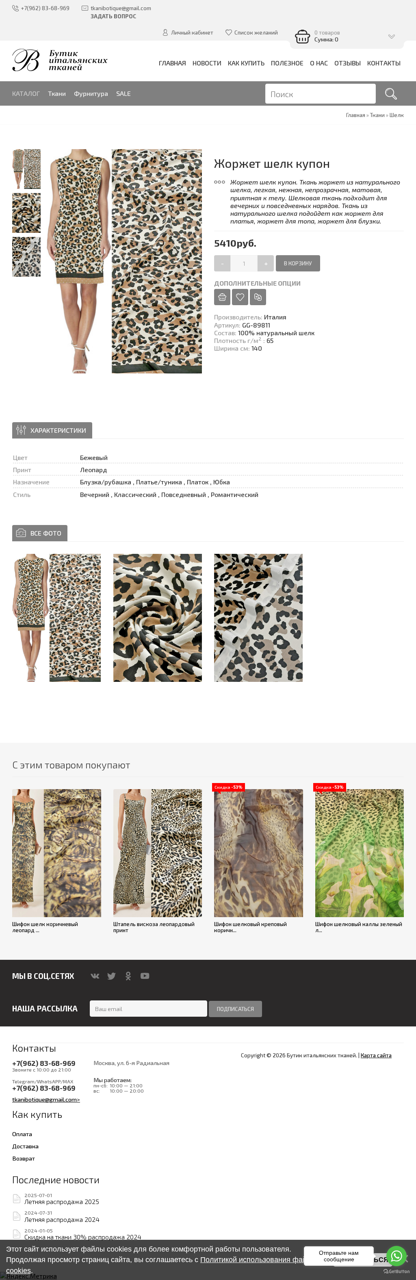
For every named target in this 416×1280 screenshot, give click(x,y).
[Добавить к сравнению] (258, 297)
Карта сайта (376, 1055)
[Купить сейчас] (222, 297)
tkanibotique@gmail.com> (46, 1099)
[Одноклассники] (128, 976)
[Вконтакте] (95, 976)
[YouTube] (144, 976)
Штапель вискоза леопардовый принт (154, 927)
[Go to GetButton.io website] (397, 1271)
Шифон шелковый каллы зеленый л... (358, 927)
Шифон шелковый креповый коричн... (250, 927)
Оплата (22, 1133)
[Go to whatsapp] (396, 1256)
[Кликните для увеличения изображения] (56, 618)
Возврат (23, 1158)
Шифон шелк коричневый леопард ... (45, 927)
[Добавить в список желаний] (240, 297)
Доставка (25, 1146)
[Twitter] (111, 976)
